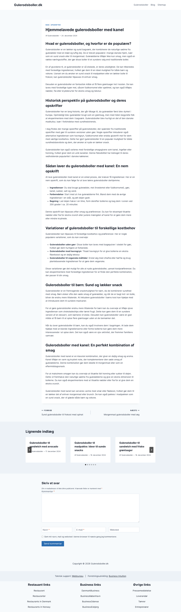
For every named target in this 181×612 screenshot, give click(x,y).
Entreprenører (142, 607)
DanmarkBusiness (90, 590)
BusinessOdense (90, 601)
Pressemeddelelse (142, 590)
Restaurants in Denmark (39, 601)
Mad (47, 25)
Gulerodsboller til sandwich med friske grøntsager (131, 446)
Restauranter (39, 596)
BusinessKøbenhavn (90, 596)
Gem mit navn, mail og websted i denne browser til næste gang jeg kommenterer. (80, 537)
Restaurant (39, 590)
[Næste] (151, 450)
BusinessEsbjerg (90, 607)
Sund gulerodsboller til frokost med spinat (62, 412)
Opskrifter (56, 25)
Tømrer (141, 601)
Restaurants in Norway (39, 607)
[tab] (85, 464)
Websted (114, 529)
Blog (153, 5)
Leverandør (142, 596)
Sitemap (162, 5)
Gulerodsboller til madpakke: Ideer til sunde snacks (90, 446)
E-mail (80, 529)
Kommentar (48, 491)
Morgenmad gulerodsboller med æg (121, 412)
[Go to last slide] (30, 450)
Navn (46, 529)
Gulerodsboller (141, 5)
